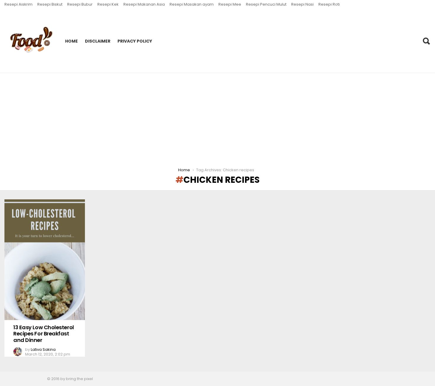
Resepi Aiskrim (18, 4)
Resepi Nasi (302, 4)
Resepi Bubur (80, 4)
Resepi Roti (329, 4)
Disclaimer (97, 41)
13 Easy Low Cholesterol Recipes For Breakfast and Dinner (43, 334)
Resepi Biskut (49, 4)
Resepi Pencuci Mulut (266, 4)
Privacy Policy (134, 41)
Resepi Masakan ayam (192, 4)
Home (71, 41)
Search (426, 41)
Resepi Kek (108, 4)
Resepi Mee (229, 4)
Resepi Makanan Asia (144, 4)
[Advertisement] (217, 117)
